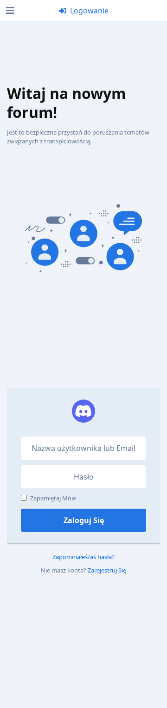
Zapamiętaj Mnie (53, 498)
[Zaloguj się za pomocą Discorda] (83, 411)
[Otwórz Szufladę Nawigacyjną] (9, 10)
